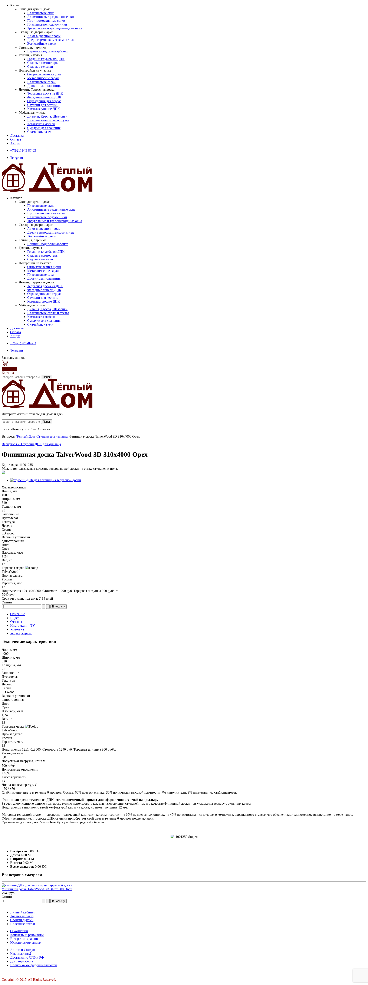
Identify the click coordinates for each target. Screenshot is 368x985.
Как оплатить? (20, 953)
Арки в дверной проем (43, 36)
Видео (14, 618)
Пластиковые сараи (41, 82)
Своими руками (21, 920)
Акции (15, 143)
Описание (17, 614)
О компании (19, 931)
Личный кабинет (22, 912)
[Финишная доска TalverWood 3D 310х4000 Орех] (37, 885)
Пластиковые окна (40, 13)
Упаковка (17, 629)
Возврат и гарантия (24, 938)
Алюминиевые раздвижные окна (51, 17)
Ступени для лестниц (43, 105)
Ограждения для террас (44, 101)
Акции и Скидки (22, 950)
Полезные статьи (22, 924)
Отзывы (16, 621)
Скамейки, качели (40, 132)
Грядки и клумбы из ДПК (46, 59)
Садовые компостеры (42, 63)
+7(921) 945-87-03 (23, 150)
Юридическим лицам (25, 942)
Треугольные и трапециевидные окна (54, 28)
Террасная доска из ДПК (45, 93)
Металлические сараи (43, 78)
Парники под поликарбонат (47, 51)
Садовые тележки (40, 66)
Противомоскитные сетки (46, 20)
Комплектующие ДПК (43, 109)
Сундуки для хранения (43, 128)
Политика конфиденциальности (33, 965)
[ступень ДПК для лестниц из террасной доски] (45, 480)
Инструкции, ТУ (22, 625)
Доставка (17, 135)
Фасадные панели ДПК (44, 97)
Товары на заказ (21, 916)
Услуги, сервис (21, 633)
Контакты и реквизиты (27, 935)
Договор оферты (22, 961)
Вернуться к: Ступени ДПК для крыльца (31, 444)
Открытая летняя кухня (44, 74)
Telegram (16, 157)
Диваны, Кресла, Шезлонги (47, 116)
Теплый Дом (25, 436)
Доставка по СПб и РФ (27, 957)
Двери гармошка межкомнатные (50, 40)
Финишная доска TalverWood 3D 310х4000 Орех (37, 889)
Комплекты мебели (41, 124)
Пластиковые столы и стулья (48, 120)
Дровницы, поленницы (44, 86)
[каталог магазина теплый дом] (47, 407)
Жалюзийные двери (41, 43)
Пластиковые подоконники (47, 24)
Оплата (15, 139)
